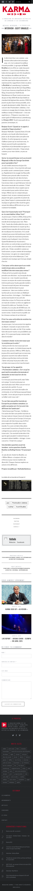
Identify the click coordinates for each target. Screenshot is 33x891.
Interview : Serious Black (12, 853)
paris (10, 774)
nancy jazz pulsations (20, 771)
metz (29, 768)
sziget (28, 779)
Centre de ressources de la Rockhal (20, 751)
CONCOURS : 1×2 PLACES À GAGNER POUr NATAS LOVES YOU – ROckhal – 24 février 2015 (16, 568)
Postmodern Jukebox (19, 503)
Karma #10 (9, 842)
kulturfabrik (16, 763)
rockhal (10, 507)
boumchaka (6, 751)
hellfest (11, 760)
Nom (4, 652)
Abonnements (6, 800)
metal (23, 768)
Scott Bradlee (21, 507)
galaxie (4, 760)
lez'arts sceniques (7, 765)
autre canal (11, 748)
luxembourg (6, 768)
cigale (11, 754)
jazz (8, 503)
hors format (18, 760)
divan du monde (7, 757)
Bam (17, 748)
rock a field (6, 777)
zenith (18, 782)
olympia (5, 774)
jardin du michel (7, 763)
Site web (5, 671)
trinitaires (11, 782)
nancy (11, 771)
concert (18, 754)
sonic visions (12, 779)
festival (28, 757)
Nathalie (12, 538)
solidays (5, 779)
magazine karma (15, 768)
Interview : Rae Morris (12, 871)
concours (24, 754)
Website (12, 542)
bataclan (23, 748)
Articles (6, 25)
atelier (4, 748)
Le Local (4, 815)
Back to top (16, 887)
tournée (5, 782)
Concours (5, 810)
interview (25, 760)
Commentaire (6, 680)
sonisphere (21, 779)
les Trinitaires (25, 763)
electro (22, 757)
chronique (5, 754)
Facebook (16, 518)
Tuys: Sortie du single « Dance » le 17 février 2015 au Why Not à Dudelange (16, 557)
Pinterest (16, 523)
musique (5, 771)
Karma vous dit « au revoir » (16, 609)
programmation (18, 774)
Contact (5, 820)
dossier (16, 757)
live (15, 765)
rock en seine (14, 777)
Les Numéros (6, 795)
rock (26, 774)
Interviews (13, 25)
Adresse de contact (9, 661)
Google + (16, 526)
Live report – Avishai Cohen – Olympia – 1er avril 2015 (16, 639)
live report (21, 765)
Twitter (16, 521)
